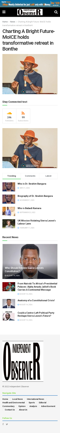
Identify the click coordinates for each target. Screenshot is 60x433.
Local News (17, 399)
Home (5, 22)
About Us (23, 410)
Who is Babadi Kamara (29, 208)
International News (35, 399)
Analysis (33, 406)
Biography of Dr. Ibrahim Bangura (35, 196)
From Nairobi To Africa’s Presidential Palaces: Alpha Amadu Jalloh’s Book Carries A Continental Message (37, 286)
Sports (32, 403)
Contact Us (10, 410)
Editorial (42, 403)
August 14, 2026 (13, 275)
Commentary (8, 406)
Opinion (21, 406)
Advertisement (48, 406)
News (12, 22)
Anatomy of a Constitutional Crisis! (36, 300)
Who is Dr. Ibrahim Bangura (32, 183)
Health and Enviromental (13, 403)
